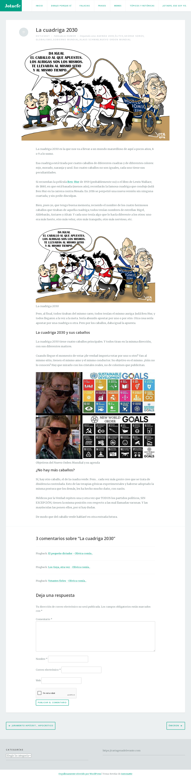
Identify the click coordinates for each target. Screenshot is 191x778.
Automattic (127, 773)
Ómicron (174, 725)
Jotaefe (13, 6)
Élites (119, 36)
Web (38, 680)
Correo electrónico (48, 669)
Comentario (44, 619)
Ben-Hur (73, 182)
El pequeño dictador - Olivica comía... (70, 553)
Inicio (39, 5)
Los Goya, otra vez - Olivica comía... (69, 567)
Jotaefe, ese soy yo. (175, 5)
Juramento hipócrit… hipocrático (32, 725)
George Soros (134, 36)
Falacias (85, 5)
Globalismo (44, 39)
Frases (102, 5)
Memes (118, 5)
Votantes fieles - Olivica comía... (67, 580)
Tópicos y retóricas (142, 5)
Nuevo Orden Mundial (115, 39)
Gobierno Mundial (66, 39)
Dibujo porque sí (61, 5)
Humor (71, 36)
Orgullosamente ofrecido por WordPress (79, 773)
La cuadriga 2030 (56, 30)
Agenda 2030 (105, 36)
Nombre (41, 658)
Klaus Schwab (89, 39)
